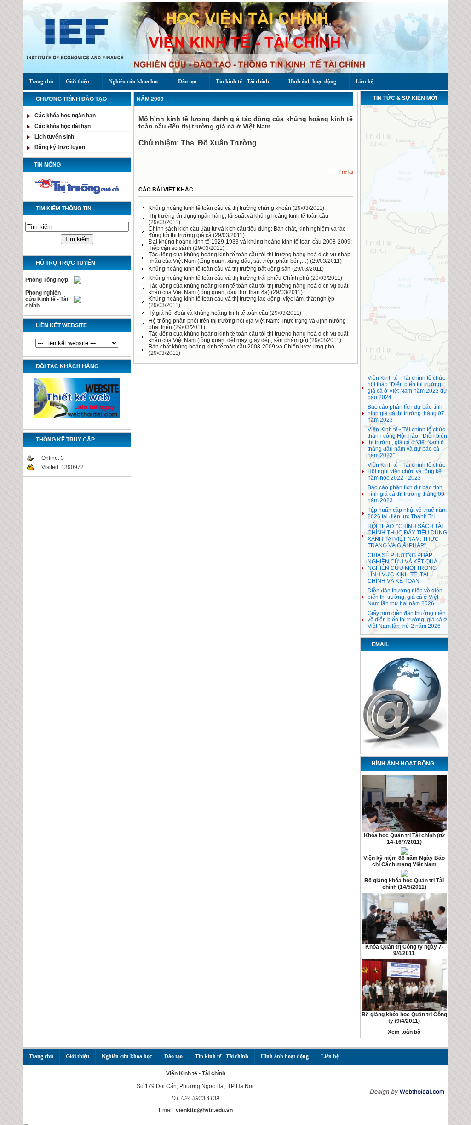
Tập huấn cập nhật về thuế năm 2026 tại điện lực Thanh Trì (407, 510)
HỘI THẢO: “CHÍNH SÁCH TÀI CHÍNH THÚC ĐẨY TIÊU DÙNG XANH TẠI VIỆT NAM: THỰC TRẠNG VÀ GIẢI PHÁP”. (407, 532)
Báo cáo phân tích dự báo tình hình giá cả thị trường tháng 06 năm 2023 (406, 490)
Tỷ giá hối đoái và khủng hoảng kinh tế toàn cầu (209, 313)
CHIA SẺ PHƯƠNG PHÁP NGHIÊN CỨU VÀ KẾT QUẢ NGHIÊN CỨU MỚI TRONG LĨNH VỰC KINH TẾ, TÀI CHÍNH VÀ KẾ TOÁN (402, 565)
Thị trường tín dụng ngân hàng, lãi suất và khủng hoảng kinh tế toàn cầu (238, 216)
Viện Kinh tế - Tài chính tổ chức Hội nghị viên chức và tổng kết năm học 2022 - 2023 (406, 468)
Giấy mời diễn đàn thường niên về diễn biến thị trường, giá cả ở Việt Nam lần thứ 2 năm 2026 (407, 616)
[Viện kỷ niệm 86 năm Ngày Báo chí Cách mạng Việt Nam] (404, 853)
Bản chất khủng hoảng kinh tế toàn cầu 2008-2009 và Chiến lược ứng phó (241, 346)
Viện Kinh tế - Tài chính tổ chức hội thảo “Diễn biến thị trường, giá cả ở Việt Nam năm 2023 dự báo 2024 (407, 384)
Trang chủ (41, 81)
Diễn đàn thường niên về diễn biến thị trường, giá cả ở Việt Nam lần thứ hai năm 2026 (405, 593)
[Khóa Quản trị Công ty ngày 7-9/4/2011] (404, 942)
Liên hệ (364, 81)
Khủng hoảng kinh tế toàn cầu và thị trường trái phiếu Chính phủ (229, 278)
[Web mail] (404, 749)
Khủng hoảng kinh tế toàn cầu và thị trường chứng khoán (221, 208)
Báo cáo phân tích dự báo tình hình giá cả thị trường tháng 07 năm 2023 (406, 410)
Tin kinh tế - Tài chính (242, 81)
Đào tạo (187, 81)
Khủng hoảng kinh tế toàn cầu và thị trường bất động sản (220, 269)
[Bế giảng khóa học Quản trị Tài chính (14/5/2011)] (404, 875)
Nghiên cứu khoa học (134, 81)
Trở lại (346, 171)
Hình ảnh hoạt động (312, 81)
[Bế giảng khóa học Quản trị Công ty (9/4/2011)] (404, 1009)
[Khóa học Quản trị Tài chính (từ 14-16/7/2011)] (404, 830)
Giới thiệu (77, 81)
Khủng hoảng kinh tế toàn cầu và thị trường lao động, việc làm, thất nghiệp (241, 299)
